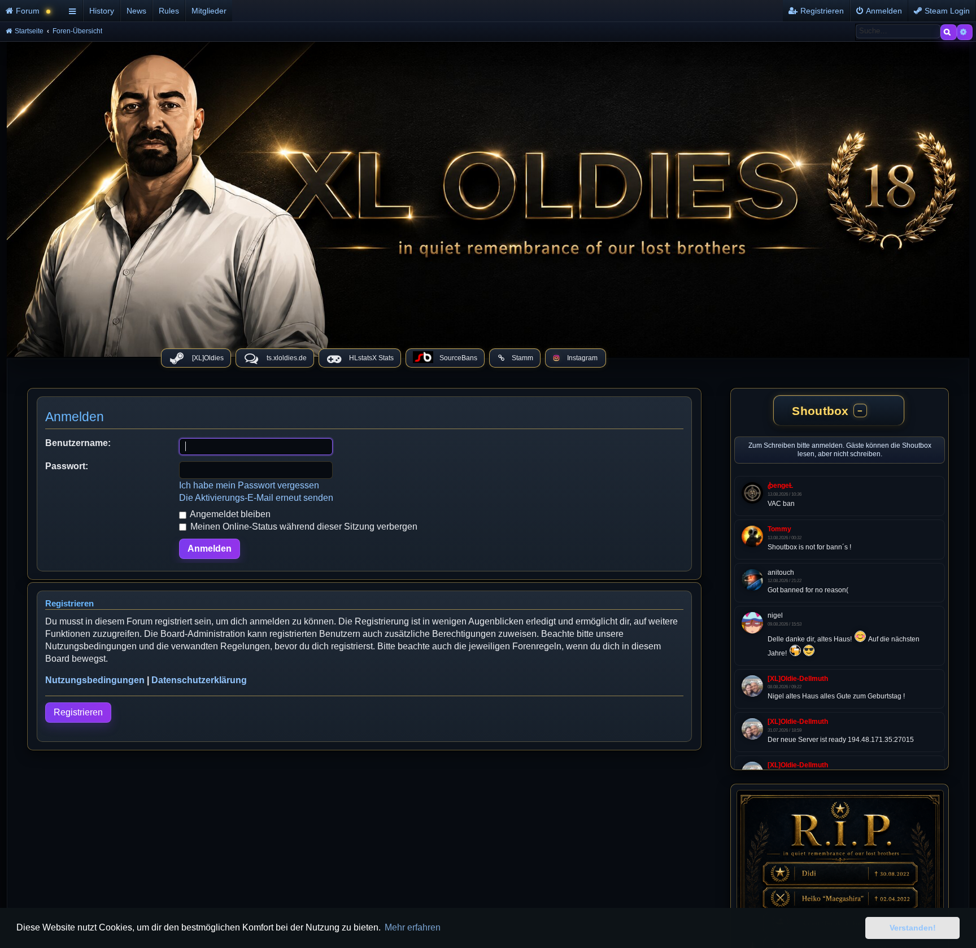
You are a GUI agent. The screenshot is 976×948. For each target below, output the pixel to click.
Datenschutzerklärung (199, 680)
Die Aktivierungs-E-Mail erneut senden (256, 498)
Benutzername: (78, 443)
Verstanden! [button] (913, 927)
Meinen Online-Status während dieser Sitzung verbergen (302, 526)
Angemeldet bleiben (229, 514)
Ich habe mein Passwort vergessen (249, 485)
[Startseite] (488, 196)
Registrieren (78, 712)
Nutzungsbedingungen (95, 680)
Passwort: (66, 466)
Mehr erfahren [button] (413, 927)
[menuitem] (32, 10)
